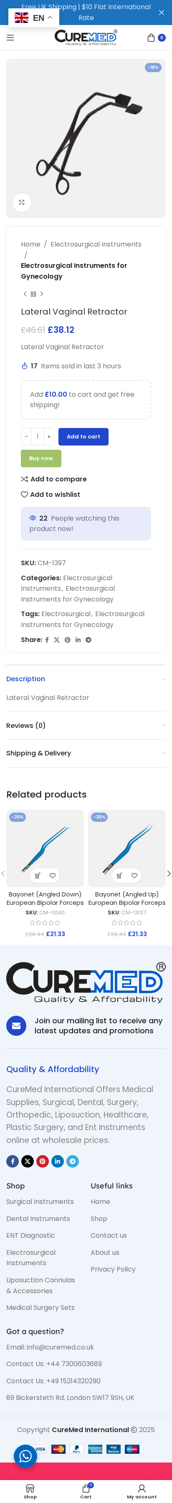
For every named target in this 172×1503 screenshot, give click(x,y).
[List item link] (42, 1201)
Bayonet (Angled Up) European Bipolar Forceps (127, 898)
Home (30, 244)
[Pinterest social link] (67, 640)
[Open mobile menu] (10, 37)
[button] (37, 876)
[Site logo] (86, 37)
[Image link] (86, 982)
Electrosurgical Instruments (96, 244)
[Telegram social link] (88, 640)
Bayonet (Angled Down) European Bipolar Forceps (45, 898)
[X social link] (56, 640)
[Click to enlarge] (22, 202)
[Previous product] (25, 294)
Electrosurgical (66, 614)
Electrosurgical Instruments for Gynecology (74, 271)
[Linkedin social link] (78, 640)
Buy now (41, 458)
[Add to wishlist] (52, 876)
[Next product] (42, 294)
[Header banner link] (73, 12)
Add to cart (83, 437)
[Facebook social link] (47, 640)
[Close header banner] (161, 12)
